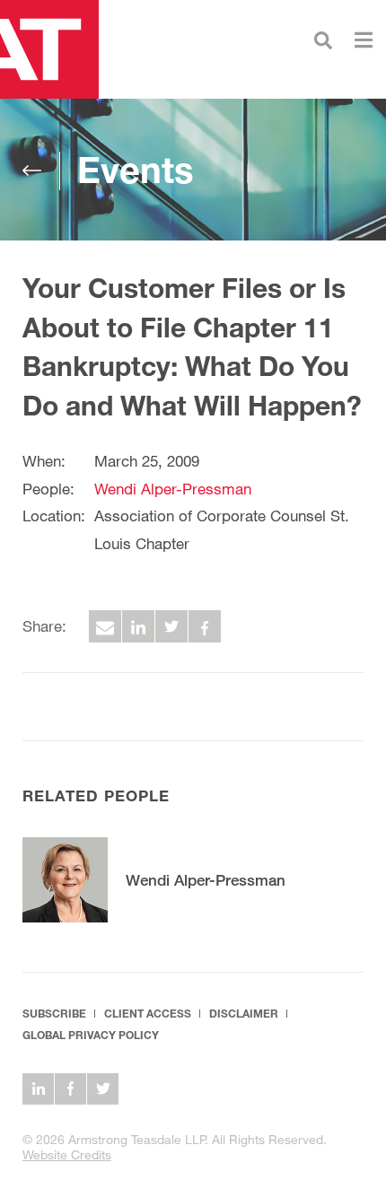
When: (44, 460)
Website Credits (66, 1154)
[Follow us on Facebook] (70, 1089)
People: (48, 488)
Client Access (147, 1013)
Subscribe (54, 1013)
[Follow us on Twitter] (102, 1089)
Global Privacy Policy (90, 1035)
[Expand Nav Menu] (363, 38)
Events (135, 169)
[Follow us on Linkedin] (38, 1089)
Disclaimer (243, 1013)
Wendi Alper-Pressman (172, 488)
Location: (53, 515)
